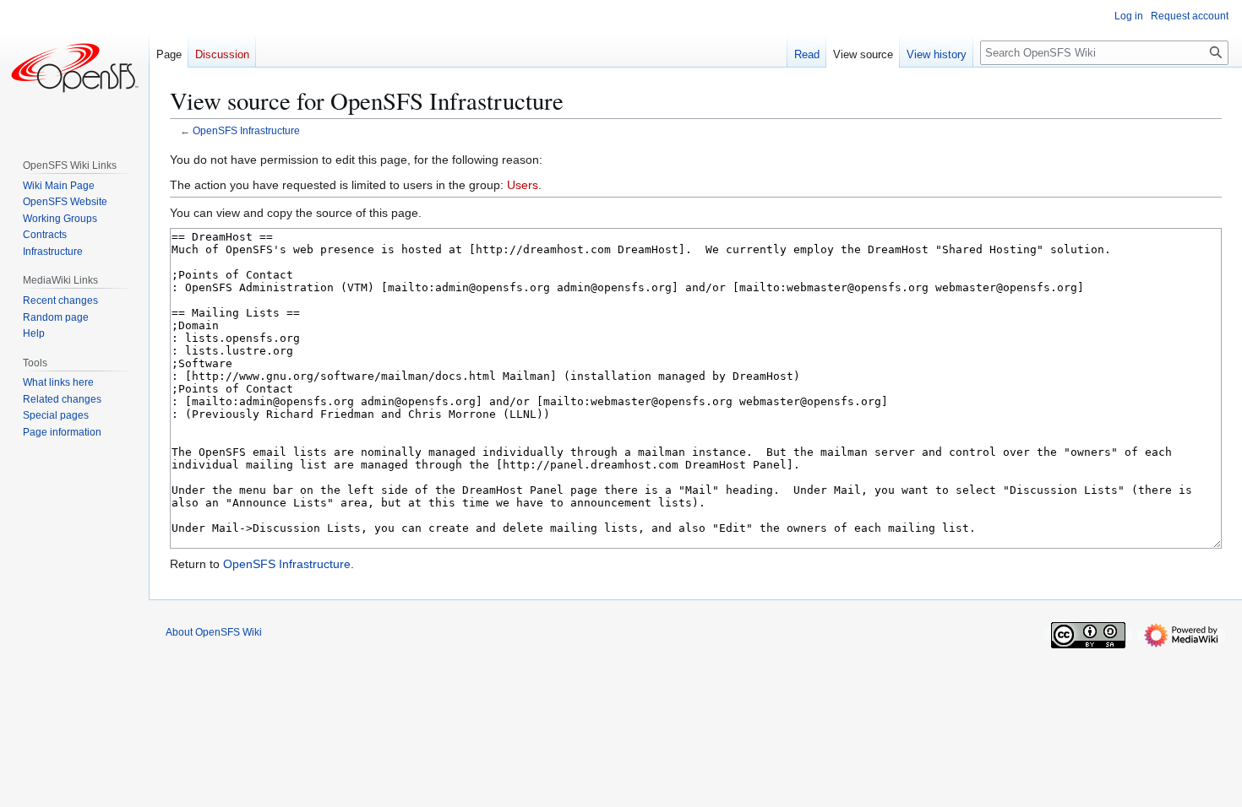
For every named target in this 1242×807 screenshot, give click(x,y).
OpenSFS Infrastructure (246, 130)
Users (522, 185)
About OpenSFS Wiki (214, 632)
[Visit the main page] (74, 67)
